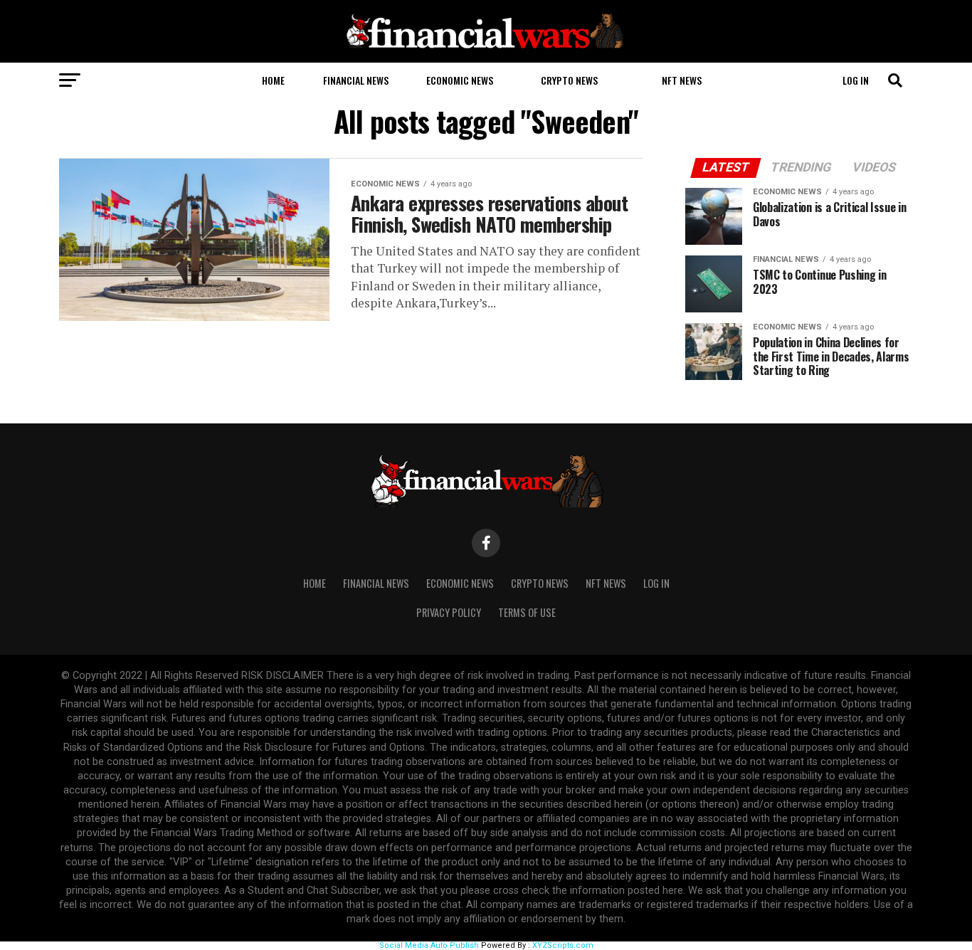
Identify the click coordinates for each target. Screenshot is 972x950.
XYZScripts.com (562, 945)
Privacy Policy (448, 612)
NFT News (682, 80)
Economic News (459, 80)
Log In (855, 80)
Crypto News (569, 80)
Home (273, 80)
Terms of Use (527, 612)
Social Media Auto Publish (429, 945)
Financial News (356, 80)
